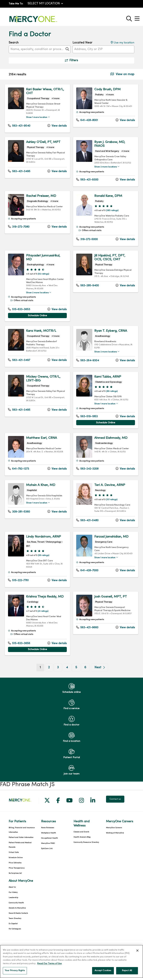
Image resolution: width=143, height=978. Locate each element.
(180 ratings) (112, 210)
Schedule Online (37, 315)
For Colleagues (15, 929)
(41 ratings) (42, 611)
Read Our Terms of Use (49, 964)
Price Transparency (17, 868)
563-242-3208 (89, 468)
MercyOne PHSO (48, 843)
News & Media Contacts (18, 913)
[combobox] (39, 49)
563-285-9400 (89, 285)
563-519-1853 (89, 416)
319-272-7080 (20, 226)
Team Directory (15, 918)
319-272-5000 (89, 239)
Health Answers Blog (82, 837)
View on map (124, 74)
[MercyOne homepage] (33, 23)
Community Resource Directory (86, 842)
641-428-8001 (89, 120)
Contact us (115, 799)
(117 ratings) (112, 500)
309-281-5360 (21, 511)
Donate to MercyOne (17, 908)
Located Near (82, 42)
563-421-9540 (21, 125)
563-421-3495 (21, 171)
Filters (73, 60)
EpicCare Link (46, 848)
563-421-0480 (89, 520)
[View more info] (16, 108)
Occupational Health (49, 838)
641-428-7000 (89, 570)
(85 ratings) (112, 391)
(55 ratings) (43, 555)
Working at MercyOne (115, 833)
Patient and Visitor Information (21, 837)
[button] (138, 17)
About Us (12, 887)
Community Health (16, 903)
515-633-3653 (21, 309)
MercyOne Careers (114, 828)
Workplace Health (48, 833)
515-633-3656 (21, 643)
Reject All (127, 970)
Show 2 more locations (105, 167)
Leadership (13, 897)
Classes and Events (81, 832)
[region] (71, 379)
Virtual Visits (14, 852)
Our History (13, 892)
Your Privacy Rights (15, 970)
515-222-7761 (20, 580)
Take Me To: (16, 4)
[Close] (137, 950)
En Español (13, 923)
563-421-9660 (89, 627)
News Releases (47, 828)
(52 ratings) (43, 274)
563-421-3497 (21, 360)
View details (59, 125)
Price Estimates (15, 863)
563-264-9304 (89, 360)
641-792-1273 (20, 468)
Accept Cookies (103, 970)
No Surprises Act (15, 873)
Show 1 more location (36, 117)
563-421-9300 (89, 179)
